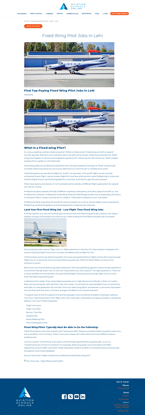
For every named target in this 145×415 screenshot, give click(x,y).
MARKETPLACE (72, 14)
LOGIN (105, 14)
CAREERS (49, 14)
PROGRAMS (21, 14)
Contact (126, 395)
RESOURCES (86, 14)
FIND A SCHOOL (36, 14)
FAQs (97, 14)
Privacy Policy (123, 399)
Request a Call (123, 388)
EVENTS (60, 14)
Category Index (123, 411)
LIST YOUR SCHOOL (119, 14)
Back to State (33, 26)
